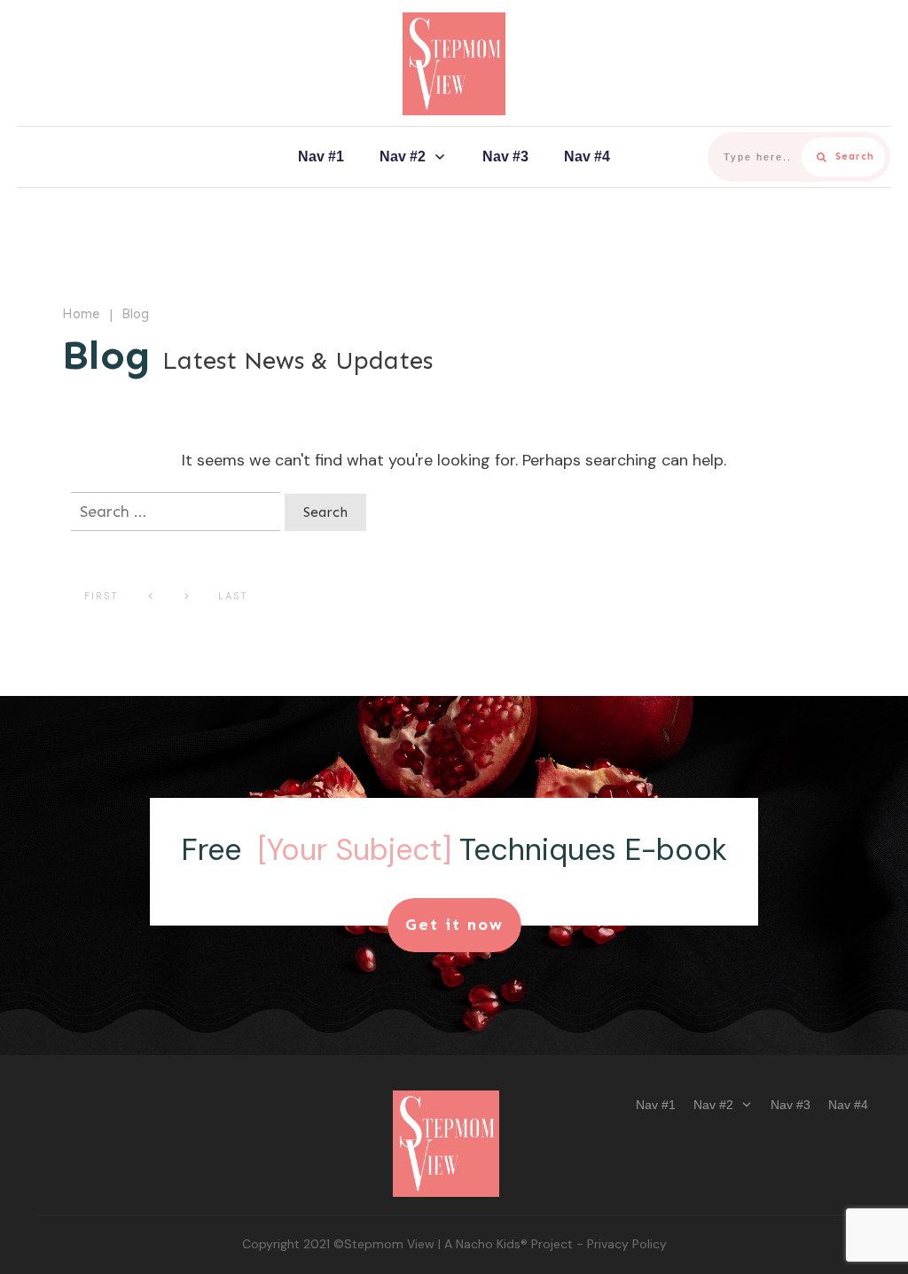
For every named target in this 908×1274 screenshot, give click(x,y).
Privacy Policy (627, 1244)
